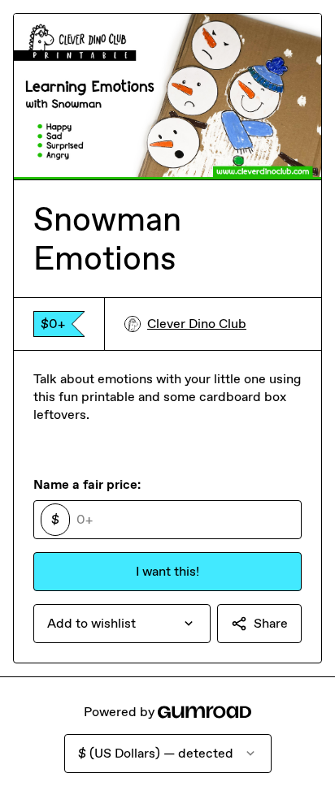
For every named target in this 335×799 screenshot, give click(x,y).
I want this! (167, 571)
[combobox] (122, 623)
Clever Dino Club (196, 323)
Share (271, 623)
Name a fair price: (87, 484)
